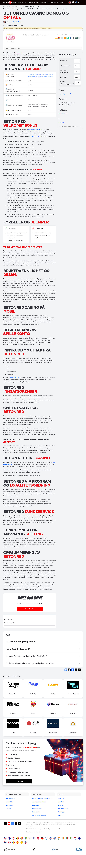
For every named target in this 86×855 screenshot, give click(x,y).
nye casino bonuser (35, 136)
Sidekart (60, 815)
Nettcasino (14, 6)
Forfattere (60, 802)
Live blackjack (9, 805)
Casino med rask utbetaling (39, 815)
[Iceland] (50, 838)
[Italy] (67, 838)
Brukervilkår (29, 832)
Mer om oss (61, 798)
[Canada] (30, 838)
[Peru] (9, 842)
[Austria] (13, 838)
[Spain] (17, 842)
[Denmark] (38, 838)
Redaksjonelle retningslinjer (39, 802)
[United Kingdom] (5, 838)
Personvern (38, 832)
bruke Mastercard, (14, 377)
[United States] (26, 842)
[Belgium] (17, 838)
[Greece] (46, 838)
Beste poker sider (10, 798)
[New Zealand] (79, 838)
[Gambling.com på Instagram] (16, 828)
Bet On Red (22, 6)
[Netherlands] (75, 838)
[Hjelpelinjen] (10, 849)
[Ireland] (63, 838)
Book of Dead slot (36, 808)
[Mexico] (71, 838)
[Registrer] (69, 2)
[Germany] (42, 838)
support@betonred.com (66, 94)
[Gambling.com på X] (5, 828)
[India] (59, 838)
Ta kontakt (60, 805)
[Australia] (9, 838)
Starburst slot (35, 805)
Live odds (8, 808)
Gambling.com (6, 6)
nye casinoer (19, 53)
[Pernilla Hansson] (5, 22)
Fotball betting (35, 812)
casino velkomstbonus (34, 130)
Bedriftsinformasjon (63, 808)
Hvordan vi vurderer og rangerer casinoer (42, 798)
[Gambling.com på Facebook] (12, 828)
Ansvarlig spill (61, 812)
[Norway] (5, 842)
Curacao (61, 122)
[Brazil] (26, 838)
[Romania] (13, 842)
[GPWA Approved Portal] (79, 849)
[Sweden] (21, 842)
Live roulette (9, 802)
